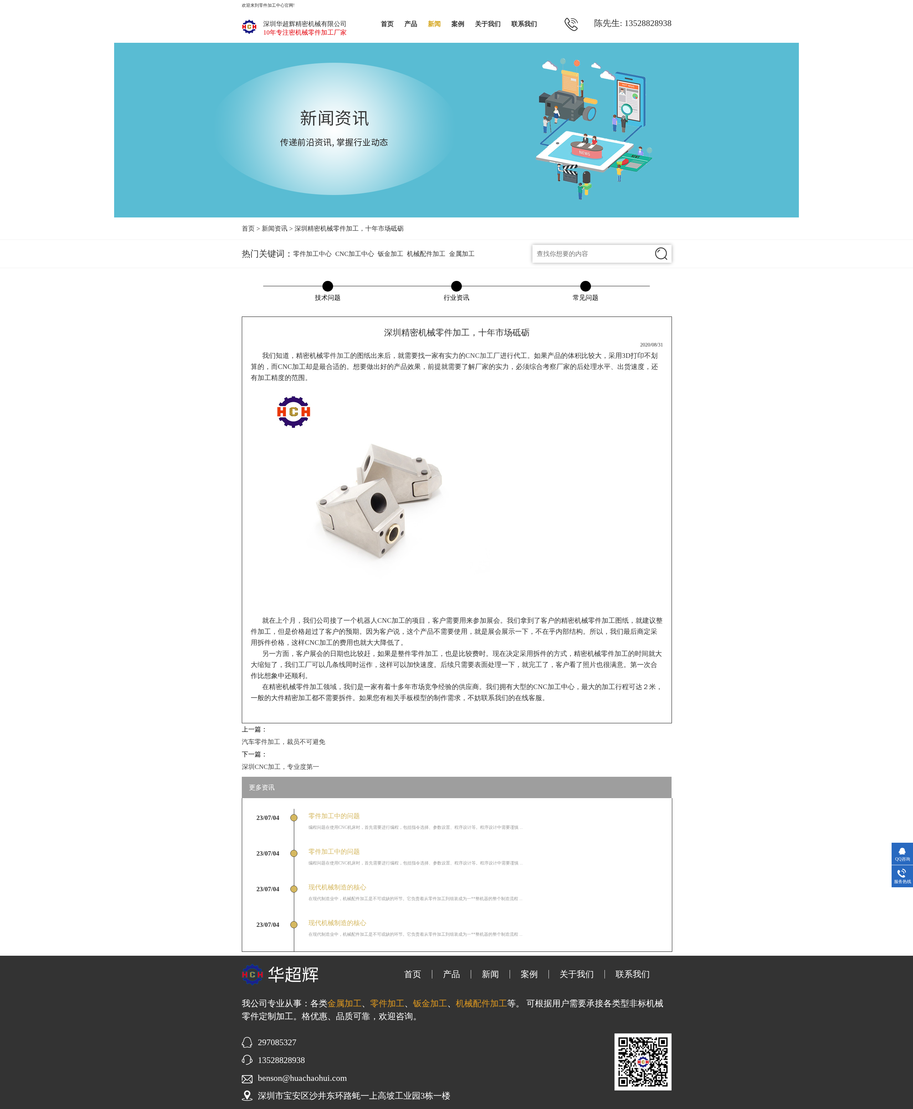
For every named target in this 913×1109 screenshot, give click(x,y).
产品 (410, 23)
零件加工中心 (312, 253)
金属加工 (462, 253)
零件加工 (336, 355)
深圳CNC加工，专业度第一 (280, 766)
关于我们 (488, 23)
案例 (458, 23)
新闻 (434, 23)
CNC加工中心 (354, 253)
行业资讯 (456, 297)
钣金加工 (390, 253)
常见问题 (585, 297)
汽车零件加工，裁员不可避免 (283, 741)
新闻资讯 (274, 228)
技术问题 (328, 297)
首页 (387, 23)
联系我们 (524, 23)
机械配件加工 (426, 253)
